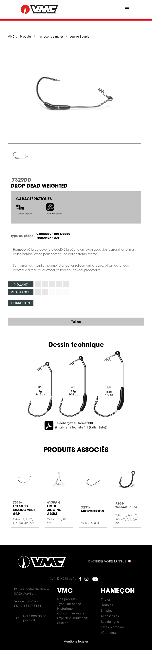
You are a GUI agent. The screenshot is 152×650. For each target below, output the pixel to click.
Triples (106, 599)
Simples (106, 610)
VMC (11, 36)
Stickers (63, 623)
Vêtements (109, 633)
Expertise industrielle (73, 618)
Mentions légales (76, 641)
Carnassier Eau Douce (53, 234)
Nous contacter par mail (31, 618)
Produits (26, 36)
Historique (65, 608)
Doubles (107, 605)
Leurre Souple (79, 36)
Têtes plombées (112, 627)
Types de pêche (69, 604)
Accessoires (110, 616)
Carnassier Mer (47, 238)
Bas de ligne (110, 622)
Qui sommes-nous (70, 613)
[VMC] (40, 9)
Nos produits (67, 599)
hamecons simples (51, 36)
